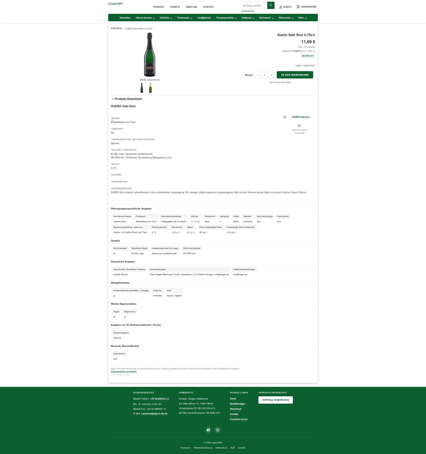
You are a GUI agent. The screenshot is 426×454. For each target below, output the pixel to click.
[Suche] (271, 5)
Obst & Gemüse (144, 18)
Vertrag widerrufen (275, 399)
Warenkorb (235, 409)
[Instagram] (217, 430)
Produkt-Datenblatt (128, 99)
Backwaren (265, 18)
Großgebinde (204, 18)
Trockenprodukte (225, 18)
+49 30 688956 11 (159, 399)
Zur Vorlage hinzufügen (280, 82)
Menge (249, 75)
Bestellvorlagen (237, 404)
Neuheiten (125, 18)
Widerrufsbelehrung (203, 448)
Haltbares (246, 18)
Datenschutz (221, 448)
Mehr (301, 18)
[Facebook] (208, 430)
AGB (232, 448)
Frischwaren (183, 18)
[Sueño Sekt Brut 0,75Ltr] (149, 55)
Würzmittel (284, 18)
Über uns (191, 7)
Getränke (164, 18)
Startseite (116, 29)
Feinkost (158, 7)
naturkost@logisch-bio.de (154, 414)
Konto (233, 399)
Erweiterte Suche (247, 11)
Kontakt (208, 7)
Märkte (175, 7)
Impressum (186, 448)
